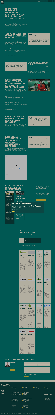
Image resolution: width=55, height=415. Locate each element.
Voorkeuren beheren (15, 209)
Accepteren (15, 211)
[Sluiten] (42, 203)
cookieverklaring (26, 207)
